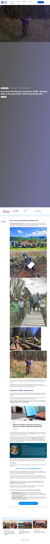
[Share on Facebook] (2, 222)
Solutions (12, 1)
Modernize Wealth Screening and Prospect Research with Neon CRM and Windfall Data (27, 425)
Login (46, 2)
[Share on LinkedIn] (4, 221)
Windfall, (32, 433)
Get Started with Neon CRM (28, 503)
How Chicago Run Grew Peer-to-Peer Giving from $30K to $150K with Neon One (25, 532)
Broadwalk (34, 438)
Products (18, 1)
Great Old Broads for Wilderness (17, 223)
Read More (15, 428)
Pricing (30, 1)
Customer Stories (6, 530)
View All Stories (25, 540)
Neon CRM (15, 211)
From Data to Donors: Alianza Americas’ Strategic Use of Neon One (40, 532)
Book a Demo (40, 2)
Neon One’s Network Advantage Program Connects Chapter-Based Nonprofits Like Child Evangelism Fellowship (9, 533)
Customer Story (5, 88)
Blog (14, 422)
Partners (12, 3)
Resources (24, 1)
